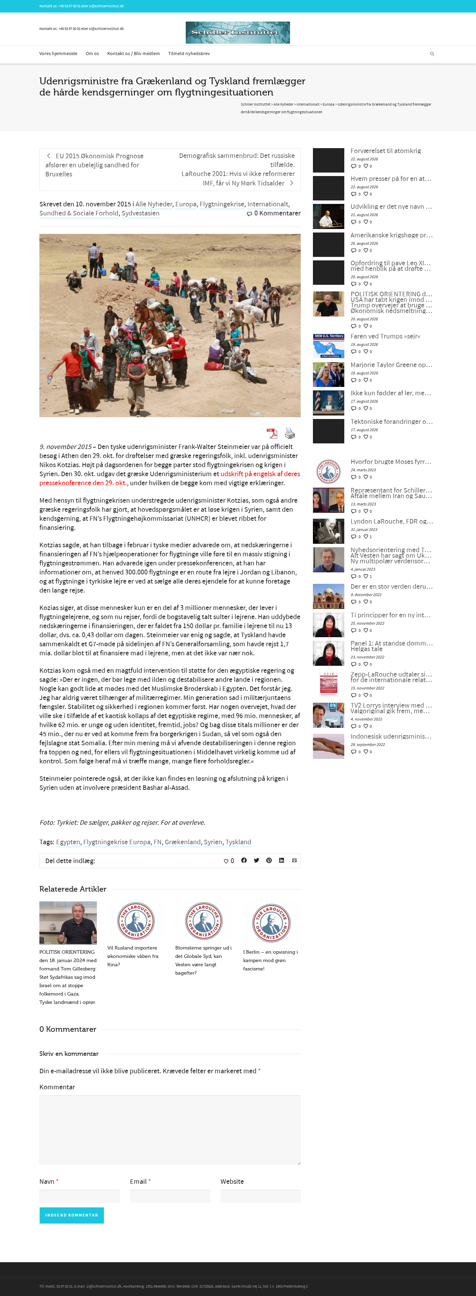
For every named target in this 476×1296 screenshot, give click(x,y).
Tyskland (238, 842)
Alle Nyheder (154, 204)
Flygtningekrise (222, 204)
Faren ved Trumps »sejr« (386, 336)
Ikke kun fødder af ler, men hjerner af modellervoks (392, 393)
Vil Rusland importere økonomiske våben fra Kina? (133, 956)
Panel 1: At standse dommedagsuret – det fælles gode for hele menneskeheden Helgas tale (392, 646)
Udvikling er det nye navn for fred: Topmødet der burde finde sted (392, 206)
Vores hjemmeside (58, 54)
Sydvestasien (141, 213)
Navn (46, 1181)
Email (138, 1181)
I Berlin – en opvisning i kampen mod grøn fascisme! (270, 960)
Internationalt (267, 204)
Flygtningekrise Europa (117, 842)
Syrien (213, 842)
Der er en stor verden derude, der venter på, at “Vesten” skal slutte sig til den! (392, 586)
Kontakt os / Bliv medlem (133, 54)
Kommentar (57, 1087)
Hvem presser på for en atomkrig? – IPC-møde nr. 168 (392, 179)
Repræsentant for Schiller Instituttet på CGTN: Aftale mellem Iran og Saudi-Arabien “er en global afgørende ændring (392, 493)
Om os (92, 54)
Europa (186, 204)
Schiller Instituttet (255, 104)
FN (158, 842)
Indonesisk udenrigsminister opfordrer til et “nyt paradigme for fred (392, 736)
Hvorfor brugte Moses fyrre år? (392, 462)
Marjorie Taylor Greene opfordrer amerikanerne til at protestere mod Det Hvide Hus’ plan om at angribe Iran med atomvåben (392, 365)
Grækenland (183, 842)
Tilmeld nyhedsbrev (189, 54)
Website (232, 1181)
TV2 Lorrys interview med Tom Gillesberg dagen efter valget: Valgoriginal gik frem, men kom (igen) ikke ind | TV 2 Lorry (392, 708)
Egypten (68, 842)
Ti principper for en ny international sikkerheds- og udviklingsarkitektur (392, 615)
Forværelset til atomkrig (386, 151)
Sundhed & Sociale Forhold (78, 213)
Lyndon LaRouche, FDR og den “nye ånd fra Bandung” (392, 521)
